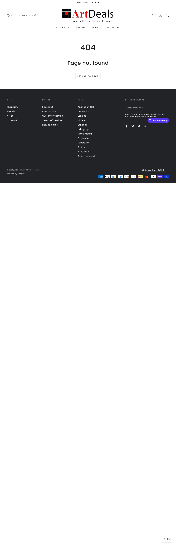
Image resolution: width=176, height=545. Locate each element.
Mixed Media (85, 133)
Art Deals (18, 170)
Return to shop (87, 76)
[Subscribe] (167, 108)
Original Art (84, 138)
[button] (153, 15)
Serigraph (83, 151)
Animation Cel (86, 107)
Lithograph (84, 129)
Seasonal (47, 107)
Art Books (83, 111)
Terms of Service (52, 120)
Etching (82, 115)
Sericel (82, 147)
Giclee (81, 120)
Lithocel (82, 124)
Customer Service (52, 115)
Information (49, 111)
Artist (10, 115)
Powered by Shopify (16, 174)
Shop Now (12, 107)
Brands (11, 111)
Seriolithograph (87, 156)
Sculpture (83, 142)
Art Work (12, 120)
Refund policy (50, 124)
